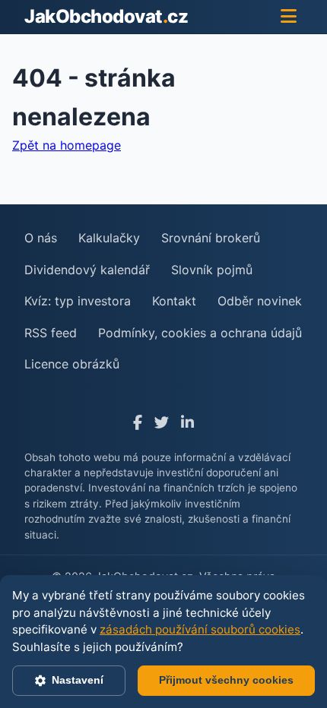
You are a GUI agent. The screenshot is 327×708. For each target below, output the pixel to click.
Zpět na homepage (66, 145)
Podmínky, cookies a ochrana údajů (200, 332)
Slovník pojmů (211, 269)
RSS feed (50, 332)
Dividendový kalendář (87, 269)
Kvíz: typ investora (77, 300)
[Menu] (289, 16)
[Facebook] (137, 423)
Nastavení (77, 680)
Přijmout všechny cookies (226, 680)
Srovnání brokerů (210, 237)
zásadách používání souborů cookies (200, 629)
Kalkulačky (109, 237)
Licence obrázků (71, 363)
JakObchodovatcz (106, 16)
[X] (161, 423)
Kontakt (174, 300)
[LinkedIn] (187, 423)
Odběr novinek (259, 300)
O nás (40, 237)
